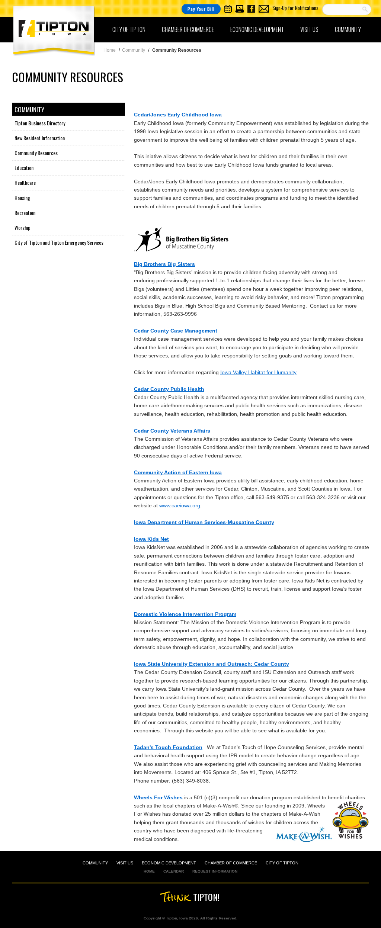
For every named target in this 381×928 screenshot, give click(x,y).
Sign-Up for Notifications (295, 8)
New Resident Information (40, 138)
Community (348, 29)
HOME (149, 871)
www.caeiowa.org (179, 505)
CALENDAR (173, 871)
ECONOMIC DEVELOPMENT (169, 863)
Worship (23, 227)
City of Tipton (128, 29)
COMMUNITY (95, 863)
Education (24, 167)
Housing (22, 198)
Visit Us (309, 29)
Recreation (25, 212)
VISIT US (124, 863)
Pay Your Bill (201, 9)
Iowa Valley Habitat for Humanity (258, 372)
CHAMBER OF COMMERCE (231, 863)
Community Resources (36, 153)
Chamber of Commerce (188, 29)
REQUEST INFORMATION (214, 871)
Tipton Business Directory (40, 123)
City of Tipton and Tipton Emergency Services (59, 242)
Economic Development (257, 29)
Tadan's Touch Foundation (168, 747)
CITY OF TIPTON (282, 863)
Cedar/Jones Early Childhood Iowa (178, 115)
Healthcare (25, 182)
